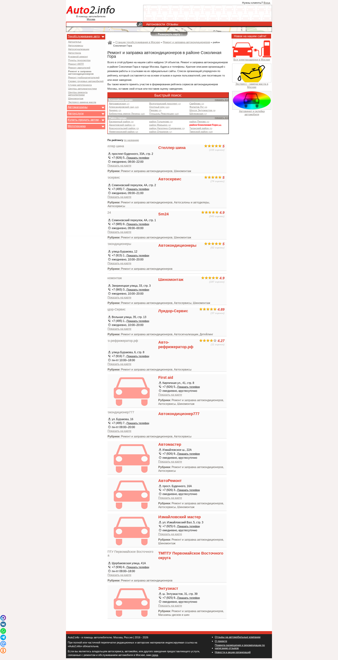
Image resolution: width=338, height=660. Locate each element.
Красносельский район (124, 128)
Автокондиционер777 (178, 414)
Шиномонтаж (75, 98)
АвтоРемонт (170, 480)
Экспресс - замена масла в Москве (251, 85)
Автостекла (74, 53)
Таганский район (200, 128)
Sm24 (163, 214)
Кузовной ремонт (78, 56)
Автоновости (155, 24)
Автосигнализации (78, 49)
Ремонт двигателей (79, 68)
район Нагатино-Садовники (167, 128)
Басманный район (121, 121)
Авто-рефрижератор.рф (175, 344)
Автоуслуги (76, 113)
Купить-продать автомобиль (85, 119)
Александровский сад (124, 107)
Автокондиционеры (177, 245)
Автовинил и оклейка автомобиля (252, 113)
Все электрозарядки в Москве (251, 59)
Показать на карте (119, 165)
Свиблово (196, 103)
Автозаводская (119, 103)
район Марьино (160, 125)
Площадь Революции (164, 113)
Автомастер (169, 444)
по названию (131, 140)
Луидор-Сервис (173, 311)
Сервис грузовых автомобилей (86, 81)
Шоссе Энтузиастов (202, 110)
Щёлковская (198, 113)
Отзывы (172, 24)
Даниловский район (122, 125)
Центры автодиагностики (82, 89)
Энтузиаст (168, 588)
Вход (267, 2)
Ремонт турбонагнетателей (83, 77)
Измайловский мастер (179, 517)
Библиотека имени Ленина (127, 113)
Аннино (115, 110)
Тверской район (201, 131)
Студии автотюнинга (80, 85)
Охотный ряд (159, 107)
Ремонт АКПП (76, 64)
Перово (155, 110)
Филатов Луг (198, 107)
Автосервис (169, 179)
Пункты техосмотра (79, 60)
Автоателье (74, 42)
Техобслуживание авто (84, 36)
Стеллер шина (172, 147)
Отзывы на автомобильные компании (237, 637)
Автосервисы (75, 45)
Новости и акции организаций (233, 652)
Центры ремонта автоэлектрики (77, 93)
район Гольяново (161, 121)
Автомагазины (77, 107)
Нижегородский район (123, 131)
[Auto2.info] (91, 10)
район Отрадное (160, 131)
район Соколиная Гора (205, 125)
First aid (165, 377)
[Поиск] (139, 24)
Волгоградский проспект (165, 103)
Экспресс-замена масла (82, 102)
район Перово (199, 121)
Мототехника (77, 126)
